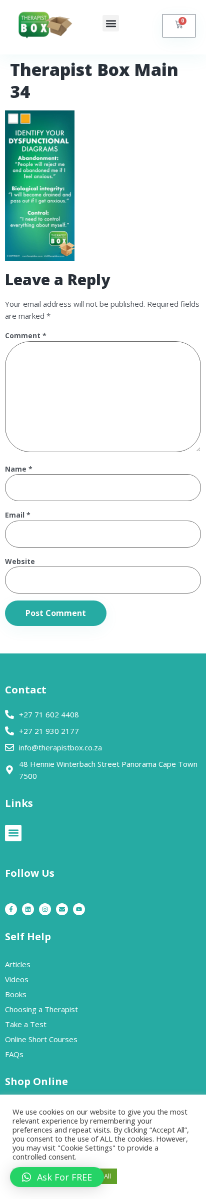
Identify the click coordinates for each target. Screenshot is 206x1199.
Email (17, 515)
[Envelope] (62, 909)
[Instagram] (45, 909)
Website (20, 562)
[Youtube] (79, 909)
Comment (25, 336)
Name (18, 469)
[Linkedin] (28, 909)
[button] (110, 23)
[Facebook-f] (11, 909)
